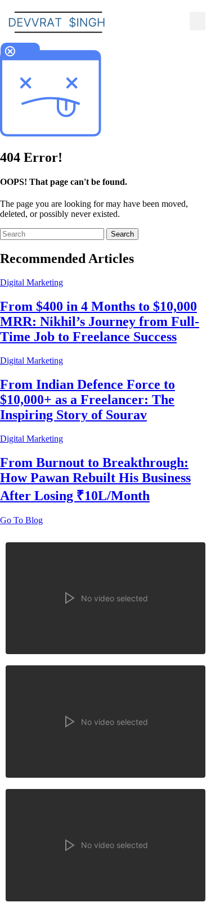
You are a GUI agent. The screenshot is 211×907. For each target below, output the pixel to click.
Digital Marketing (31, 282)
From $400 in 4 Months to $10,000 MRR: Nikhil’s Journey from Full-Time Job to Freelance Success (99, 321)
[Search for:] (53, 233)
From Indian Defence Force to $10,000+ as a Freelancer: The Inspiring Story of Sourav (87, 399)
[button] (197, 21)
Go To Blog (21, 520)
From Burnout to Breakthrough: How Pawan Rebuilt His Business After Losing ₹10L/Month (95, 479)
